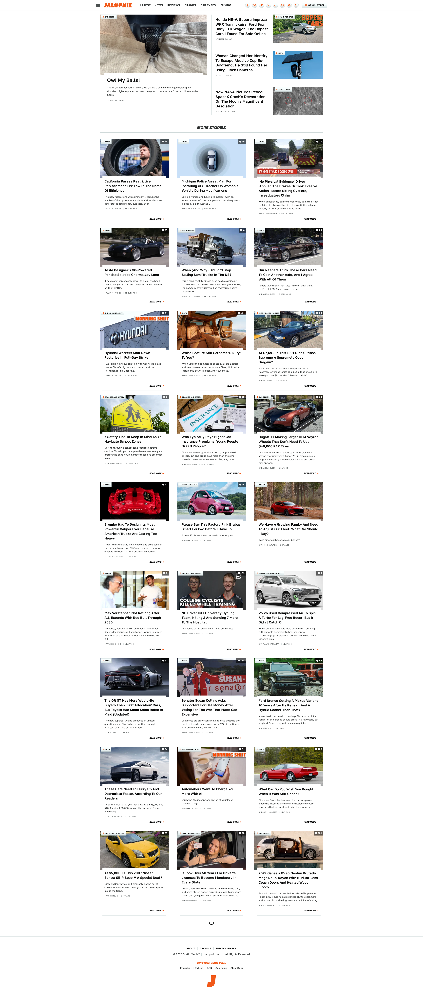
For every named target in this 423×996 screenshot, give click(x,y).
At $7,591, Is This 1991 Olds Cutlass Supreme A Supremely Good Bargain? (287, 357)
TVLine (199, 968)
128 (320, 749)
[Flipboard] (261, 5)
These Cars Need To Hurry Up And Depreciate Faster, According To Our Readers (133, 793)
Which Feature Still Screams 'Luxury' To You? (211, 355)
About (190, 948)
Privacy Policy (226, 948)
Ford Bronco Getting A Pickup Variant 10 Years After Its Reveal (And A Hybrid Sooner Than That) (288, 705)
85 (320, 660)
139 (243, 573)
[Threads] (275, 5)
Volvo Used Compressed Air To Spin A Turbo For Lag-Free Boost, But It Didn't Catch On (287, 617)
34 (320, 397)
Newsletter (316, 5)
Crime (184, 141)
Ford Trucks (188, 230)
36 (166, 141)
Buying (225, 5)
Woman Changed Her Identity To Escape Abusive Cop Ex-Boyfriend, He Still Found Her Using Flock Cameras (241, 63)
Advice (262, 485)
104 (243, 313)
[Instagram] (282, 5)
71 (243, 749)
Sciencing (221, 968)
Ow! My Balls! (123, 80)
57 (166, 484)
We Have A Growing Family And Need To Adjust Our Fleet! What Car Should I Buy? (288, 529)
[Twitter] (268, 5)
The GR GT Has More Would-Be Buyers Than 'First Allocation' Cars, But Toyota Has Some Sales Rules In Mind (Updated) (133, 707)
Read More (156, 219)
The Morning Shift (113, 313)
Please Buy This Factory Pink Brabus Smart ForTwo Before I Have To (211, 526)
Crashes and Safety (114, 397)
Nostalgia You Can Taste (271, 573)
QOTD (261, 230)
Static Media (190, 954)
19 (243, 397)
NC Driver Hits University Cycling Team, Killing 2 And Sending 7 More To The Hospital (210, 617)
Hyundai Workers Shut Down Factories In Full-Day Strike (127, 355)
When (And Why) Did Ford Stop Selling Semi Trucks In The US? (206, 272)
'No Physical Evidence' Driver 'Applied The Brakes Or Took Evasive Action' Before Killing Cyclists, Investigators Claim (288, 188)
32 (320, 141)
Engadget (186, 968)
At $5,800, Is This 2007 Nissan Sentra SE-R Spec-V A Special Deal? (133, 875)
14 (243, 141)
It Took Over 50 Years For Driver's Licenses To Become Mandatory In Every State (209, 877)
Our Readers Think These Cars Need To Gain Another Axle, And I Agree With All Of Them (288, 274)
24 (166, 749)
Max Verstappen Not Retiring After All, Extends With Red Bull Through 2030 (132, 617)
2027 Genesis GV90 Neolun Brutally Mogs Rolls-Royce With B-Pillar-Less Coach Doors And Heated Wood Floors (288, 880)
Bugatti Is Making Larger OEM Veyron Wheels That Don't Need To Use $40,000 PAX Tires (288, 441)
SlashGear (237, 968)
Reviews (173, 5)
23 (320, 230)
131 (320, 833)
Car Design (110, 17)
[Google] (289, 5)
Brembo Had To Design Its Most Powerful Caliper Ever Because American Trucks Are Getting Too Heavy (130, 531)
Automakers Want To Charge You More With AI (208, 791)
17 (166, 230)
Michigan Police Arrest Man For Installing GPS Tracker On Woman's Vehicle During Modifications (210, 186)
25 (243, 484)
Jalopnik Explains (191, 833)
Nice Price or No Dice (269, 313)
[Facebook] (247, 5)
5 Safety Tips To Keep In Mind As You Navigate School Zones (133, 439)
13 (243, 833)
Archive (205, 948)
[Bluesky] (254, 5)
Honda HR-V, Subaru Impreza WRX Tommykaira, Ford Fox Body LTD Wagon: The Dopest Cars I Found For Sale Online (241, 26)
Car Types (208, 5)
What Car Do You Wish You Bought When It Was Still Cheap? (286, 791)
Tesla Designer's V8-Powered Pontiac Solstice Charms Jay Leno (131, 272)
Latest (145, 5)
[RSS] (296, 5)
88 (320, 313)
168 (243, 660)
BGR (209, 968)
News (158, 5)
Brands (190, 5)
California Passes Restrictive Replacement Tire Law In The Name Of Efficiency (133, 186)
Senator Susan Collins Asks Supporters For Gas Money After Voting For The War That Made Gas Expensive (209, 707)
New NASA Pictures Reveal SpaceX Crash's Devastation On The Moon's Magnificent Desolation (240, 99)
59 (166, 833)
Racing (108, 573)
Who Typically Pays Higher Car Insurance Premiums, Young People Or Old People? (210, 441)
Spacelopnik (284, 89)
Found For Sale (285, 17)
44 (166, 313)
